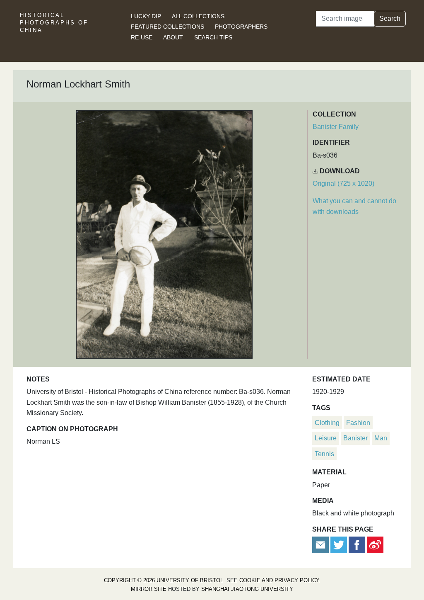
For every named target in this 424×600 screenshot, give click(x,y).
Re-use (141, 37)
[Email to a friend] (321, 544)
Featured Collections (167, 26)
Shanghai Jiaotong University (247, 589)
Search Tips (213, 37)
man (380, 438)
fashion (358, 422)
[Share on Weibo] (375, 544)
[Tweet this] (339, 544)
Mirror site (148, 589)
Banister (355, 438)
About (173, 37)
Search (389, 18)
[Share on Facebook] (357, 544)
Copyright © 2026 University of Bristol (163, 580)
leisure (326, 438)
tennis (324, 453)
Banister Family (336, 126)
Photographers (241, 26)
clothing (327, 422)
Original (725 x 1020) (343, 183)
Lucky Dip (146, 16)
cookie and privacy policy (279, 580)
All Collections (198, 16)
